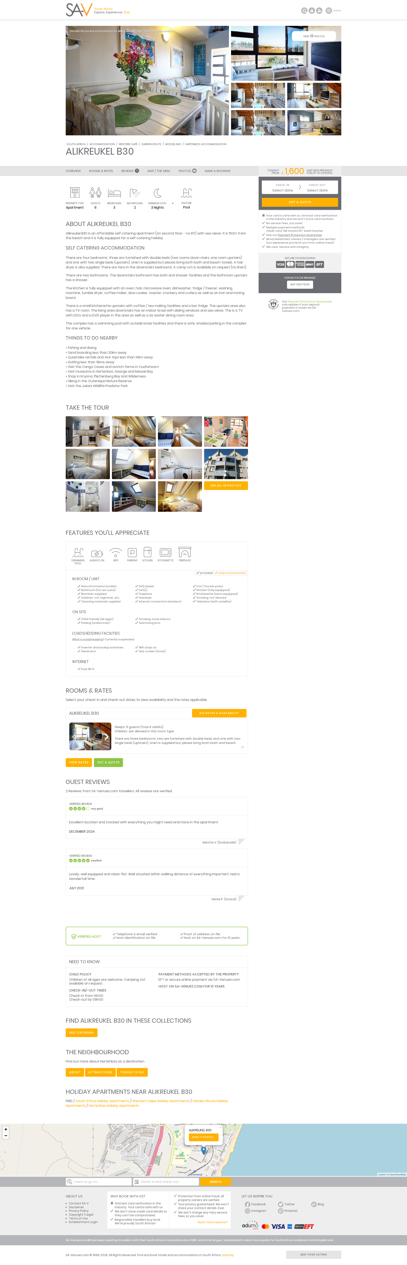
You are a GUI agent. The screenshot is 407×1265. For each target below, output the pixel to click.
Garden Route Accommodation (91, 31)
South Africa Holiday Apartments (102, 1101)
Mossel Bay (173, 144)
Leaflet (381, 1174)
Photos (185, 171)
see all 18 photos (225, 485)
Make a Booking (217, 171)
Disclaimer (76, 1207)
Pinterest (291, 1211)
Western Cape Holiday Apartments (161, 1101)
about (75, 1072)
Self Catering (81, 1033)
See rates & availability (219, 713)
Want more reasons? (213, 1222)
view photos (314, 36)
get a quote (108, 762)
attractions (100, 1072)
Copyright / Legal (81, 1215)
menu (329, 10)
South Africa (76, 144)
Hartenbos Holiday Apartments (114, 1105)
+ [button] (5, 1129)
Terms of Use (78, 1218)
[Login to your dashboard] (312, 10)
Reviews (129, 171)
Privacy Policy (79, 1211)
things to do (132, 1072)
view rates (79, 762)
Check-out (317, 185)
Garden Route (151, 144)
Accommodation (102, 144)
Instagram (258, 1211)
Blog (321, 1204)
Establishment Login (83, 1222)
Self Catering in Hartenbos (155, 31)
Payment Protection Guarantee (300, 235)
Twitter (289, 1204)
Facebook (258, 1204)
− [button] (5, 1135)
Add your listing (313, 1254)
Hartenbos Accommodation (205, 144)
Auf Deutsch (300, 284)
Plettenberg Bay (107, 376)
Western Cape (128, 144)
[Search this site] (304, 10)
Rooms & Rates (101, 171)
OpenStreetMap (398, 1174)
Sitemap (228, 1255)
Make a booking (203, 1137)
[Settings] (319, 10)
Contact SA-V (79, 1203)
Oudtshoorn (149, 366)
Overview (73, 171)
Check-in (282, 185)
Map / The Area (159, 171)
